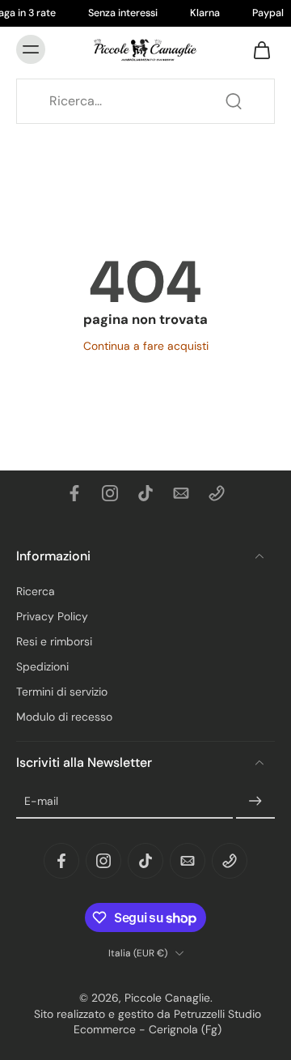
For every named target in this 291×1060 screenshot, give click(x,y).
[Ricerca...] (233, 101)
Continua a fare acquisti (146, 345)
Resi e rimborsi (54, 641)
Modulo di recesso (64, 717)
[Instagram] (110, 493)
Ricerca (35, 591)
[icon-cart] (257, 49)
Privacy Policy (52, 616)
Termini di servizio (62, 692)
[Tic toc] (145, 493)
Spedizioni (42, 666)
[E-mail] (181, 493)
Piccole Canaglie (167, 998)
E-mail (41, 801)
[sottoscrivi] (255, 802)
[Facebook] (74, 493)
